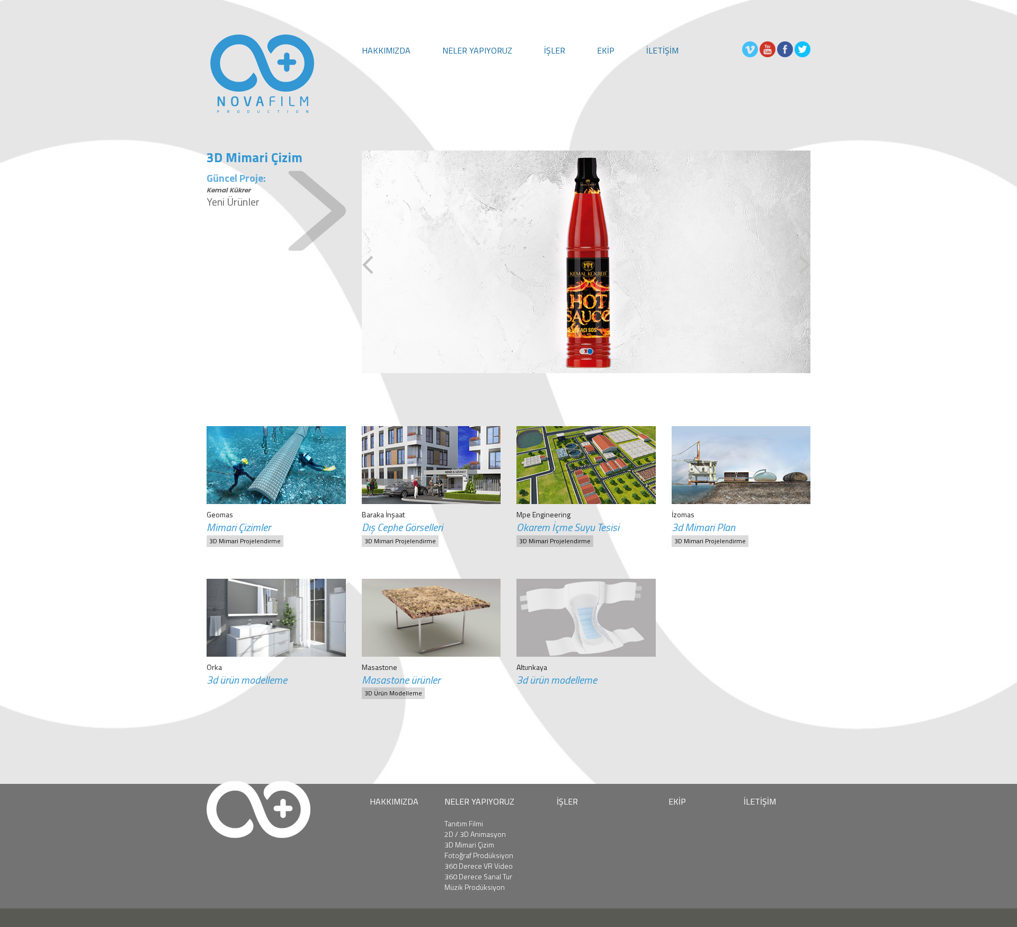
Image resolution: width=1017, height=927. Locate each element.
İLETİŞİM (662, 50)
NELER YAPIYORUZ (477, 50)
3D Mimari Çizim (469, 845)
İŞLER (554, 50)
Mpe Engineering (543, 514)
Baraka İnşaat (383, 514)
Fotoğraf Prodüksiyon (478, 855)
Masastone (379, 667)
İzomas (683, 514)
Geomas (220, 514)
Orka (214, 667)
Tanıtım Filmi (463, 823)
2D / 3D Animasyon (475, 834)
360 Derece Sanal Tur (478, 876)
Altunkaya (531, 667)
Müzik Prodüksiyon (474, 887)
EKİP (605, 50)
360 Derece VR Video (478, 866)
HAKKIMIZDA (386, 50)
